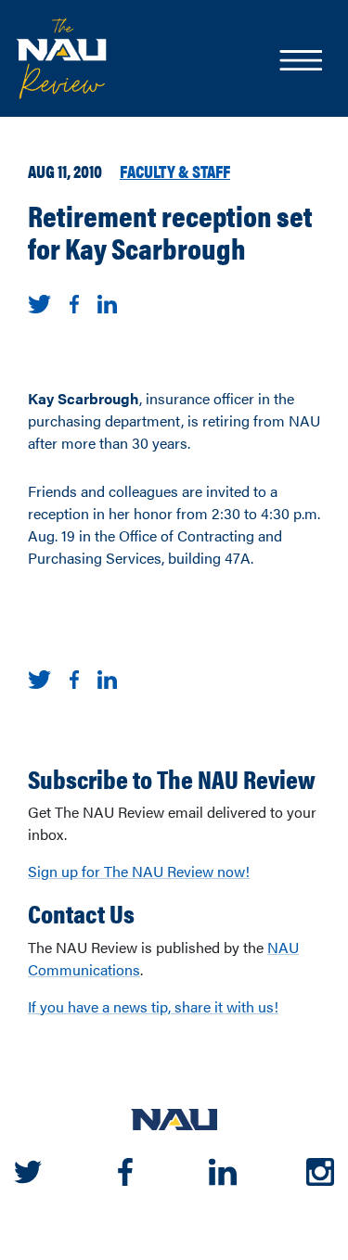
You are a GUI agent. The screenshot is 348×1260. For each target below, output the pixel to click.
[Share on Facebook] (74, 301)
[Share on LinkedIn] (107, 301)
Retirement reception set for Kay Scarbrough (170, 230)
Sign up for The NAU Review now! (139, 871)
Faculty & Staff (175, 171)
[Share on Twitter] (39, 301)
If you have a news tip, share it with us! (153, 1006)
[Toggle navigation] (299, 62)
